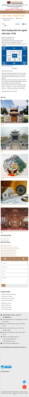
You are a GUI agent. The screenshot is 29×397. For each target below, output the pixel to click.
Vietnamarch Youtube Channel (8, 298)
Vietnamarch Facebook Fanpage (8, 294)
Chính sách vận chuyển (6, 307)
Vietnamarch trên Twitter (6, 296)
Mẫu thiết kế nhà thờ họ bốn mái (8, 250)
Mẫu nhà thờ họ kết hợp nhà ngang (9, 247)
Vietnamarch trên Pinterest (7, 300)
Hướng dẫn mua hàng (6, 303)
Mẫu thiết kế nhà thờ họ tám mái (8, 255)
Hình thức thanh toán (6, 305)
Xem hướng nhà (5, 240)
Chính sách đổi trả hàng (6, 309)
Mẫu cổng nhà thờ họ (6, 245)
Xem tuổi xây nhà (5, 238)
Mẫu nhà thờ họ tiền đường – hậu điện (10, 248)
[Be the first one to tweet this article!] (17, 24)
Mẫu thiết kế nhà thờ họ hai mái (8, 253)
